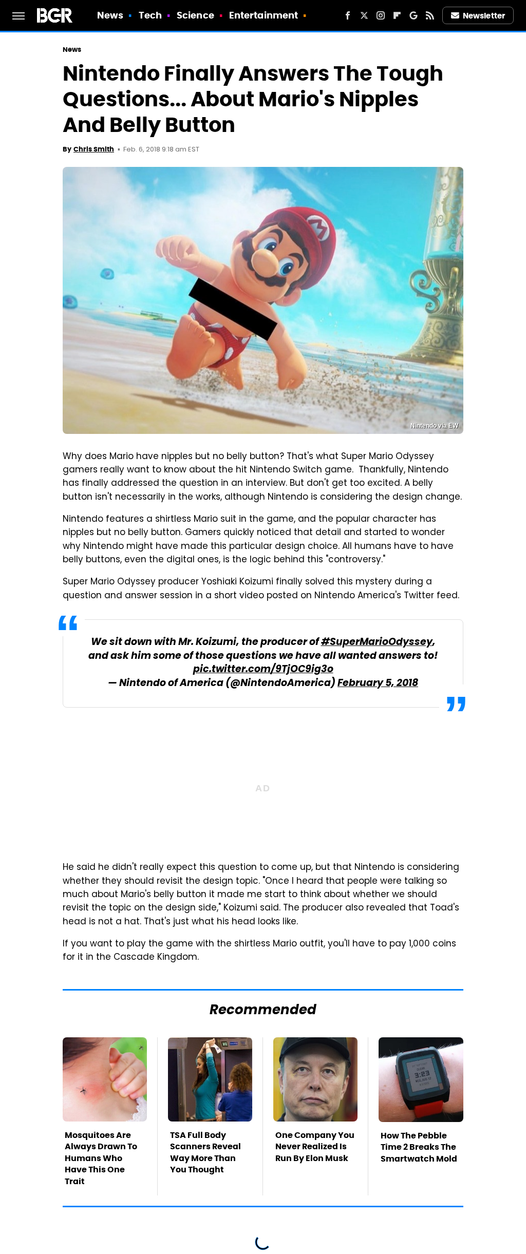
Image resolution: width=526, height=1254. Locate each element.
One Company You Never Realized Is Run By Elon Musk (314, 1147)
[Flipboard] (397, 15)
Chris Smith (93, 149)
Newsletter (484, 16)
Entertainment (263, 15)
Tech (150, 15)
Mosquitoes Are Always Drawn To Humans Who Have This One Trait (101, 1158)
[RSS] (430, 15)
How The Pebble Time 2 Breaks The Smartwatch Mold (419, 1147)
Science (195, 15)
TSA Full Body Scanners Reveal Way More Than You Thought (205, 1152)
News (110, 15)
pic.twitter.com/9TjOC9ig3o (263, 669)
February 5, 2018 (377, 683)
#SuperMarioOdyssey (377, 642)
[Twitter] (364, 15)
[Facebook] (348, 15)
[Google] (413, 15)
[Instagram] (381, 15)
